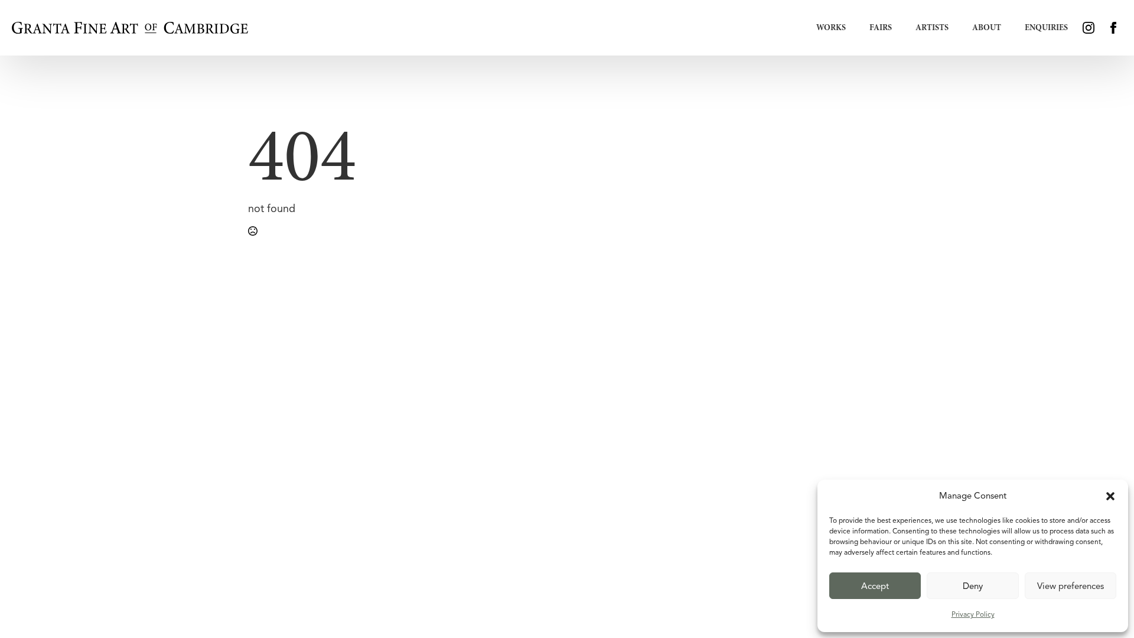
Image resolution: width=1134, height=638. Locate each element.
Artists (932, 27)
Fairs (880, 27)
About (986, 27)
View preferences (1070, 586)
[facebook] (1113, 28)
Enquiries (1046, 27)
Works (831, 27)
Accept (875, 586)
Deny (973, 586)
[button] (1110, 496)
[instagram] (1088, 28)
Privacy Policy (973, 614)
